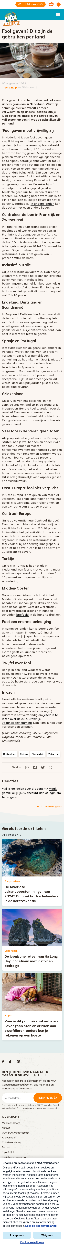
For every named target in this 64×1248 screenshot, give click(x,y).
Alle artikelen (10, 834)
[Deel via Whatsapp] (50, 767)
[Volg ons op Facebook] (3, 1062)
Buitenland (9, 754)
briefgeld (22, 614)
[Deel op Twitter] (43, 767)
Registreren (8, 1157)
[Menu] (58, 14)
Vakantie (53, 754)
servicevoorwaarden (33, 1108)
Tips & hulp (9, 87)
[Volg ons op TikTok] (10, 1062)
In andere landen (42, 203)
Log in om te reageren (49, 806)
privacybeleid (9, 1108)
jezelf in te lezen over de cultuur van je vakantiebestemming (30, 719)
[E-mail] (27, 767)
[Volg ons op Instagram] (18, 1062)
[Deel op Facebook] (35, 767)
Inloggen (21, 1157)
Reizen (24, 754)
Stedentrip (38, 754)
